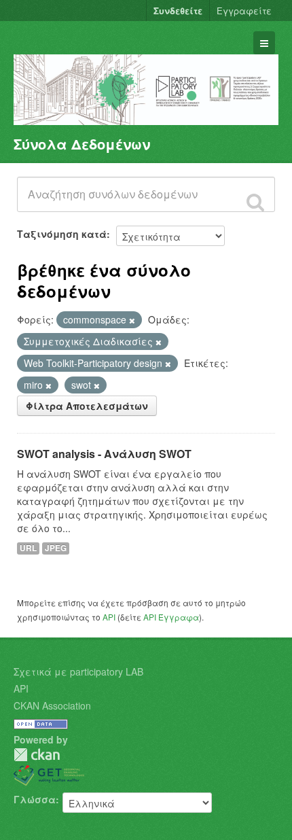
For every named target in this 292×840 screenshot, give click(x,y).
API (109, 617)
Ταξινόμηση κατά (62, 234)
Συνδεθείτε (177, 10)
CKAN (37, 755)
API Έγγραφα (171, 617)
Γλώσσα (35, 799)
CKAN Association (52, 705)
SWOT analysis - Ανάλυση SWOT (104, 453)
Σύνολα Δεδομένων (82, 144)
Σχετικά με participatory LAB (78, 671)
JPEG (56, 548)
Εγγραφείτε (244, 10)
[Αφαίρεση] (132, 320)
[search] (255, 202)
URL (28, 548)
